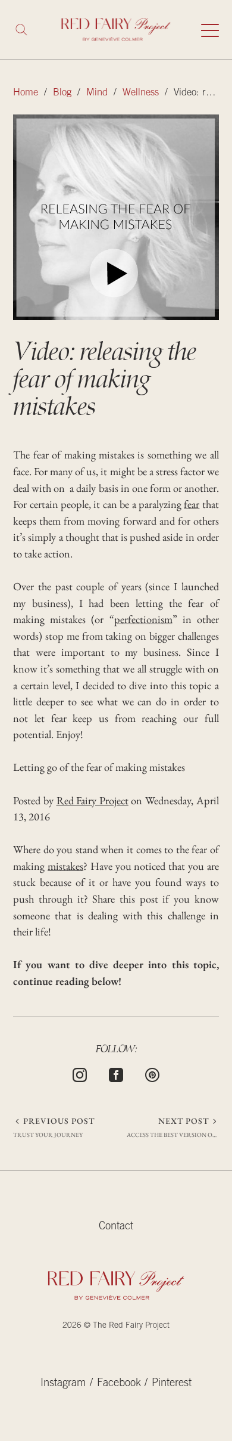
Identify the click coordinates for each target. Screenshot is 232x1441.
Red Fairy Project (92, 800)
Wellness (141, 93)
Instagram (63, 1383)
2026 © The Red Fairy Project (116, 1326)
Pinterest (172, 1383)
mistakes (65, 866)
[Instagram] (80, 1073)
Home (25, 93)
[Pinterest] (152, 1073)
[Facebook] (116, 1073)
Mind (97, 93)
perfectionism (143, 619)
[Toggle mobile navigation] (210, 30)
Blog (62, 93)
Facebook (119, 1383)
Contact (116, 1227)
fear (191, 504)
